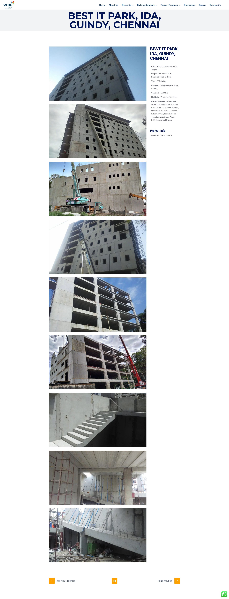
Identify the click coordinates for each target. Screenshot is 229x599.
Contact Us (215, 5)
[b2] (97, 131)
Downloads (189, 5)
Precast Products (169, 5)
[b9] (97, 535)
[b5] (97, 304)
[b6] (97, 362)
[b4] (97, 247)
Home (102, 5)
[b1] (97, 73)
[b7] (97, 420)
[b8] (97, 478)
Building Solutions (146, 5)
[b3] (97, 189)
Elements (126, 5)
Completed (166, 136)
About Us (113, 5)
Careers (202, 5)
